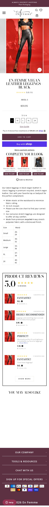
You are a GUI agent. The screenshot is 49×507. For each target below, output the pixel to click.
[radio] (12, 120)
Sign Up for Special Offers (24, 479)
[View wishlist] (40, 10)
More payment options (25, 150)
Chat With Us (24, 470)
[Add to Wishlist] (5, 401)
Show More (23, 343)
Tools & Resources (24, 461)
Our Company (24, 452)
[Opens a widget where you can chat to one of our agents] (9, 503)
